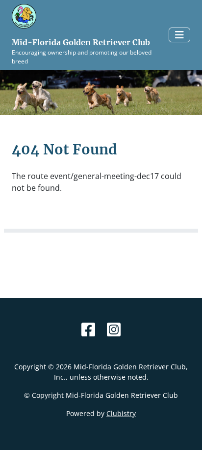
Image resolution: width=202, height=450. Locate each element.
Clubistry (121, 413)
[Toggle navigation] (179, 35)
